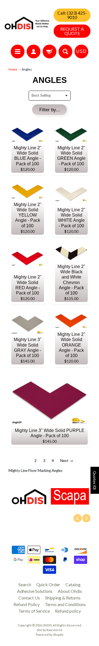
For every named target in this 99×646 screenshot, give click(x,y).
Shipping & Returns (63, 597)
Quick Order (48, 584)
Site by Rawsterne (49, 630)
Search (24, 584)
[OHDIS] (27, 23)
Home (13, 69)
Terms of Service (34, 610)
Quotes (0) (94, 480)
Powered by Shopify (50, 634)
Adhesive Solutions (35, 591)
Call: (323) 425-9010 (72, 15)
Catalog (73, 584)
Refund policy (68, 610)
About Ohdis (70, 591)
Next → (66, 460)
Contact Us (29, 597)
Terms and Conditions (65, 604)
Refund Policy (26, 604)
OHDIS (47, 625)
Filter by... (49, 109)
